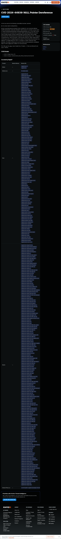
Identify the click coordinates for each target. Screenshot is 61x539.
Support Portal (40, 512)
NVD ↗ (44, 48)
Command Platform (7, 512)
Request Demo (55, 2)
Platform (16, 2)
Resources (26, 2)
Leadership (17, 512)
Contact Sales (6, 530)
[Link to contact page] (48, 2)
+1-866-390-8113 (53, 509)
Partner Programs (19, 518)
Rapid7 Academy (41, 520)
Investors (17, 520)
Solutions (5, 518)
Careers (16, 523)
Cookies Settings (50, 536)
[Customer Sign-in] (50, 2)
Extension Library (41, 518)
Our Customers (18, 516)
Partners (32, 2)
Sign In (39, 510)
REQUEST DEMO (5, 16)
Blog (27, 510)
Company (37, 2)
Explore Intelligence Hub (9, 499)
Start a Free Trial (7, 523)
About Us (17, 510)
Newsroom (17, 514)
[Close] (59, 536)
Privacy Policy (11, 537)
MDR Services (6, 516)
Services (21, 2)
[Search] (45, 2)
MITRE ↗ (45, 46)
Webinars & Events (30, 515)
